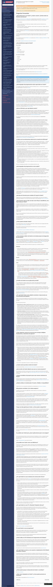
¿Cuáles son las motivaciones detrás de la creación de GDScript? (7, 25)
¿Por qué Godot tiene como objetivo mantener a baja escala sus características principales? (7, 43)
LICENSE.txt (37, 37)
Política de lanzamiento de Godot (7, 91)
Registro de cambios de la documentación (6, 93)
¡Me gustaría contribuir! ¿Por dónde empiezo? (7, 60)
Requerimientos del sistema (7, 11)
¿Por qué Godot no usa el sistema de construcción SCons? (7, 73)
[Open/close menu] (2, 8)
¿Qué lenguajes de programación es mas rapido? (7, 27)
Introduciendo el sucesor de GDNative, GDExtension (25, 229)
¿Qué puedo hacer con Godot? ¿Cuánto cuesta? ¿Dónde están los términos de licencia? (7, 15)
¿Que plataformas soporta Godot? (7, 18)
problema (45, 393)
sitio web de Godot (31, 577)
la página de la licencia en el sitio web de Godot (28, 40)
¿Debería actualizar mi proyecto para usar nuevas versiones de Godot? (7, 54)
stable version (21, 10)
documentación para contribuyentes (35, 404)
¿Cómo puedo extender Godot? (7, 35)
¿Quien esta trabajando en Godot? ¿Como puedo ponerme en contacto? (7, 88)
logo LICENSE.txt (44, 37)
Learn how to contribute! (45, 2)
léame (26, 429)
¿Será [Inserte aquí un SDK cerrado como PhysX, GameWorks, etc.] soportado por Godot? (8, 32)
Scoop (28, 241)
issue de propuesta (42, 420)
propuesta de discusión (41, 425)
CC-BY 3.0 (26, 30)
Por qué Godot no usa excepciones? (6, 77)
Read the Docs (37, 585)
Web (18, 52)
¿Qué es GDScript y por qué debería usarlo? (7, 22)
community (32, 415)
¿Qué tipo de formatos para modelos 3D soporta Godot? (7, 30)
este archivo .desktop (23, 276)
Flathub (42, 241)
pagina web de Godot (38, 71)
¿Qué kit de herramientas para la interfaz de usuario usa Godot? (7, 71)
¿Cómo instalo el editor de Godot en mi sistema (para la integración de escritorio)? (7, 38)
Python (28, 106)
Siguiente (46, 579)
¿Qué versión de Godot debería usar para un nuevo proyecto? (7, 52)
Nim (31, 106)
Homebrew (35, 241)
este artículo (43, 547)
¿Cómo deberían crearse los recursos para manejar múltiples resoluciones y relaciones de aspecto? (7, 46)
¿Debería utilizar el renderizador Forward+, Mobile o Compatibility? (7, 57)
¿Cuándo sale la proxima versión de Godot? (7, 49)
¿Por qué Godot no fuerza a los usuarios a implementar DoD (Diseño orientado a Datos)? (7, 82)
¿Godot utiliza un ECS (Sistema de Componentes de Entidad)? (7, 80)
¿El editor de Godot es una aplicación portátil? (7, 40)
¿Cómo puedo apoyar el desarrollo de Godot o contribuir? (8, 85)
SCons (29, 478)
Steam (17, 241)
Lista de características (6, 10)
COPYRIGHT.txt (27, 37)
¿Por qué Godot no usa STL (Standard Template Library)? (7, 75)
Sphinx (22, 585)
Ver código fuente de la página (44, 1)
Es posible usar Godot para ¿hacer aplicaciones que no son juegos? (7, 66)
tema (28, 585)
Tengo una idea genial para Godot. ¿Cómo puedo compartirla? (7, 63)
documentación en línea (30, 396)
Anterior (18, 579)
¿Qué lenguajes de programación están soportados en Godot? (7, 20)
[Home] (16, 2)
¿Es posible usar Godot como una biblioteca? (7, 68)
